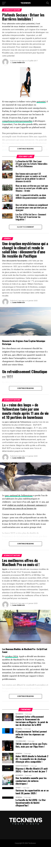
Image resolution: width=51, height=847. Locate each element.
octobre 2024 (11, 656)
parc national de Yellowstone (19, 495)
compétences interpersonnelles (17, 121)
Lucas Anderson (18, 62)
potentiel (41, 101)
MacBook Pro (29, 649)
